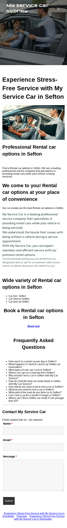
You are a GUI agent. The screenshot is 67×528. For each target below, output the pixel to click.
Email (7, 440)
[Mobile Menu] (58, 8)
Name (8, 423)
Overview (22, 516)
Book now (34, 326)
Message (10, 456)
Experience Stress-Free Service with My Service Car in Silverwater (39, 517)
